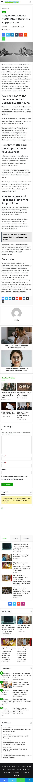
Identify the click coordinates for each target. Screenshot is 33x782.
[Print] (3, 301)
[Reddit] (20, 298)
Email (3, 462)
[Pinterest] (17, 298)
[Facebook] (3, 298)
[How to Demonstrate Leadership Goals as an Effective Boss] (6, 712)
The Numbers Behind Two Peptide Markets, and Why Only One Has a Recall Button (8, 629)
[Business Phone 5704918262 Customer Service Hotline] (24, 406)
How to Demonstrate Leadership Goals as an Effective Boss (21, 710)
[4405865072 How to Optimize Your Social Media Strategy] (24, 387)
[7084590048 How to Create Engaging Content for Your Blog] (8, 387)
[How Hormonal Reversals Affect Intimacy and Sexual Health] (6, 676)
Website (3, 469)
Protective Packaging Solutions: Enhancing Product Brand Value (20, 692)
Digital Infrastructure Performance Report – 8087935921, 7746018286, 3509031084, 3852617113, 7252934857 (22, 566)
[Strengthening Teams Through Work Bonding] (6, 684)
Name (3, 456)
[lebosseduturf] (12, 2)
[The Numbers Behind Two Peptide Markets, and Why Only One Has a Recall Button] (7, 546)
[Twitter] (6, 298)
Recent (5, 538)
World (9, 8)
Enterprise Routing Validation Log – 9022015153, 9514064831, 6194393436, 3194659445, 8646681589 (22, 591)
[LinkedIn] (10, 298)
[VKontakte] (24, 298)
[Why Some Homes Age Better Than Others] (7, 557)
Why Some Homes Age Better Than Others (23, 627)
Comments (26, 538)
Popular (15, 538)
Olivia (5, 27)
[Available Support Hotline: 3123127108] (8, 406)
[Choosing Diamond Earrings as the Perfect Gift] (6, 702)
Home (5, 8)
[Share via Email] (27, 298)
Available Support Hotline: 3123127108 (8, 413)
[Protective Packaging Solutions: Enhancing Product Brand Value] (6, 693)
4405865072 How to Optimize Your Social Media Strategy (24, 394)
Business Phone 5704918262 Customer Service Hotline (23, 414)
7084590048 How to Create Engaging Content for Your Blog (8, 394)
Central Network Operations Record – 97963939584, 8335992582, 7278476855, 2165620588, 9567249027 (22, 579)
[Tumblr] (13, 298)
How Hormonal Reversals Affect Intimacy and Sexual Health (22, 675)
